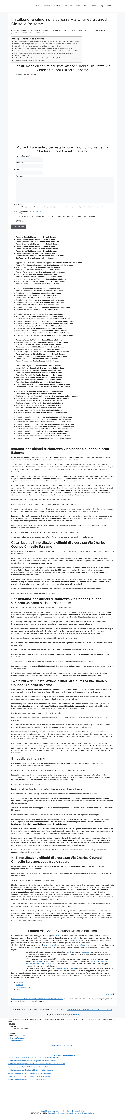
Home (38, 6)
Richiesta (19, 176)
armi (14, 947)
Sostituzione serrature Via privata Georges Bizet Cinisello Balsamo (32, 1061)
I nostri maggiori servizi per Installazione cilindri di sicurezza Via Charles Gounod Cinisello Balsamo (47, 41)
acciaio (56, 936)
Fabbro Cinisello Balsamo (72, 6)
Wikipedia (109, 994)
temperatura (60, 968)
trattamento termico (23, 987)
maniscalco (85, 952)
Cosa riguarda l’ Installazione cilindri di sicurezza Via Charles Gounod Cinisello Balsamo (43, 48)
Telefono (19, 163)
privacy (103, 207)
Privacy (19, 204)
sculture (76, 945)
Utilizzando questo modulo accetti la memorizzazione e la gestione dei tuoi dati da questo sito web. (59, 216)
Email (18, 169)
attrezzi (83, 945)
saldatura (19, 985)
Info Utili (109, 6)
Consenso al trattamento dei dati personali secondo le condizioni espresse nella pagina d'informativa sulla (64, 207)
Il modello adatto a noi (21, 55)
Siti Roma (91, 1113)
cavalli (69, 952)
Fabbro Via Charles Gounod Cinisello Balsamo (29, 60)
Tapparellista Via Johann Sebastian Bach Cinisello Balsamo (29, 1076)
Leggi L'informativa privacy (50, 1111)
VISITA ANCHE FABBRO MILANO (62, 1055)
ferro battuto (48, 945)
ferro (46, 936)
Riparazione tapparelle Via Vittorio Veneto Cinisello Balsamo (30, 1067)
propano (94, 961)
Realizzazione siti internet (56, 1113)
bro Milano (74, 1014)
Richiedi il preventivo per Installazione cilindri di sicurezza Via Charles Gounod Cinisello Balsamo (46, 44)
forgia (80, 961)
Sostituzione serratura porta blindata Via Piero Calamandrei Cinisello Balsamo (36, 1064)
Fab (67, 1014)
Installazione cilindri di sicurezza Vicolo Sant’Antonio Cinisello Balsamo (33, 1057)
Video (85, 6)
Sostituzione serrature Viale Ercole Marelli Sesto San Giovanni (30, 1070)
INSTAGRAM (56, 1045)
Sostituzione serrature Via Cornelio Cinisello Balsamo (27, 1079)
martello (39, 961)
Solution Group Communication (76, 1113)
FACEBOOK (68, 1045)
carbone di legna (39, 964)
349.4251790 (20, 1036)
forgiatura (74, 940)
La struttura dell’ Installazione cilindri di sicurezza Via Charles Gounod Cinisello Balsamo (43, 53)
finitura (18, 989)
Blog (101, 6)
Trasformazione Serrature (51, 6)
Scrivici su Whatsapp (16, 1038)
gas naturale (102, 961)
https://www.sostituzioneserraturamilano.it (89, 1009)
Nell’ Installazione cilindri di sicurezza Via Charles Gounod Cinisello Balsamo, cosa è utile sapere (46, 58)
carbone (29, 964)
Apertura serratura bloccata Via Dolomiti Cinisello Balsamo (29, 1073)
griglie (56, 945)
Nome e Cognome (23, 156)
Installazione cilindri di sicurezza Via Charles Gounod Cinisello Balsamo (37, 46)
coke (49, 964)
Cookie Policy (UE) (67, 1111)
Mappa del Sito (79, 1111)
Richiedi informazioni (16, 1040)
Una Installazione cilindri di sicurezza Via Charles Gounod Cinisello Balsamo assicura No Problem (46, 51)
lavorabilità (71, 968)
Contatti (93, 6)
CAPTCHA (19, 221)
